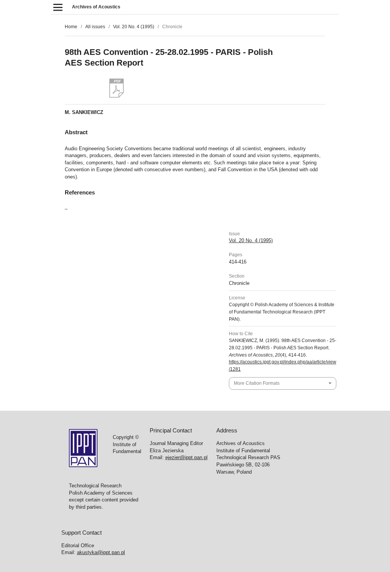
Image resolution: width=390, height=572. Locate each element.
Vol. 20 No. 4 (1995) (133, 26)
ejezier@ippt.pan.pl (186, 457)
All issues (95, 26)
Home (71, 26)
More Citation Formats (257, 383)
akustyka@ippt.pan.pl (101, 552)
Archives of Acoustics (96, 7)
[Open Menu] (58, 7)
